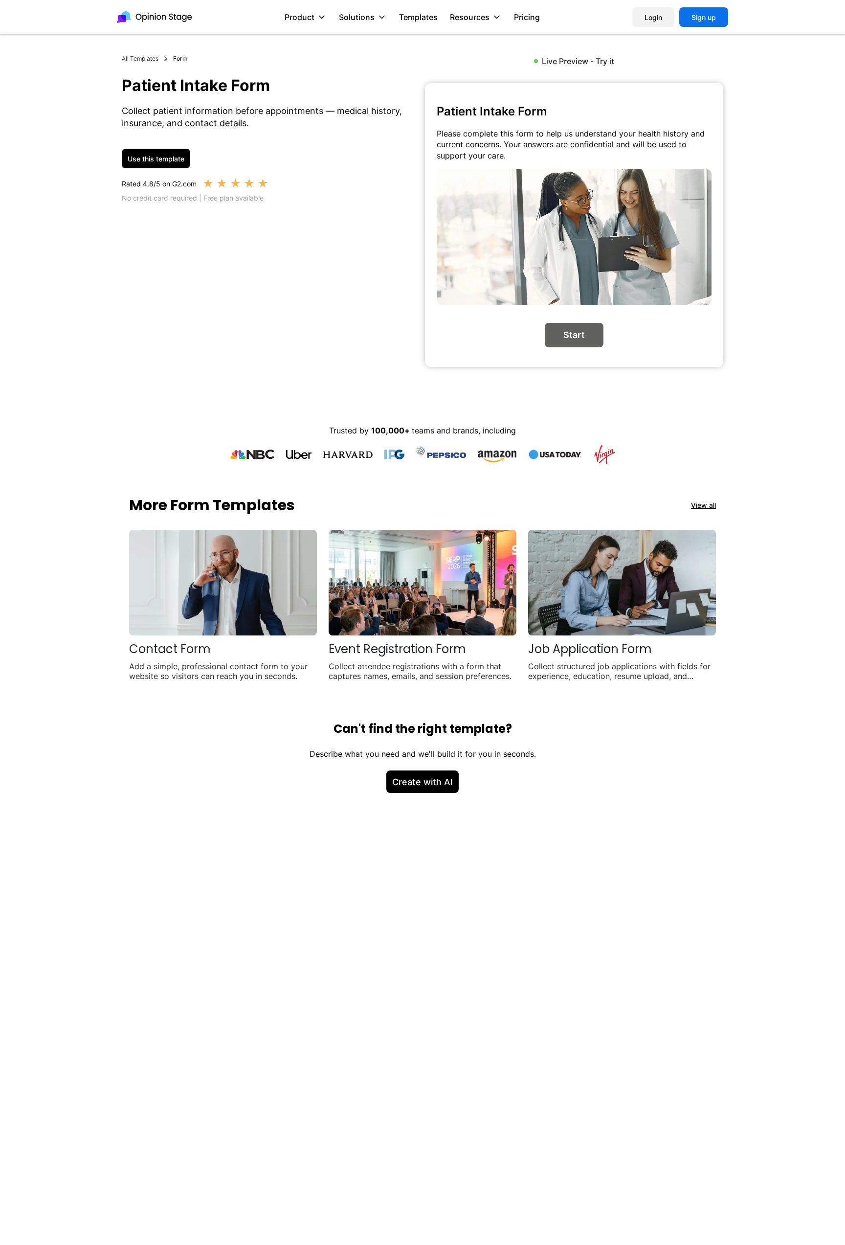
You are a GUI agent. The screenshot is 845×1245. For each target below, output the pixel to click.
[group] (574, 225)
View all (703, 505)
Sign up (703, 17)
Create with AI (422, 782)
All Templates (140, 58)
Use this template (156, 159)
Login (653, 17)
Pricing (527, 17)
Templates (418, 17)
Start (574, 335)
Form (180, 58)
